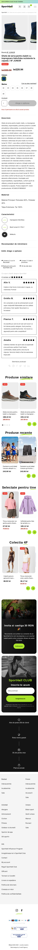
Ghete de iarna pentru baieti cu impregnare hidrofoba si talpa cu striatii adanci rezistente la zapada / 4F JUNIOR (28, 413)
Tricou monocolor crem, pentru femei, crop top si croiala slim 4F (26, 577)
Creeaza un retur (8, 889)
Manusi (28, 818)
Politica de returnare (9, 885)
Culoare (4, 75)
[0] (28, 6)
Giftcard (4, 871)
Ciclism (4, 818)
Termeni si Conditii (8, 876)
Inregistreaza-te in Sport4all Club (14, 853)
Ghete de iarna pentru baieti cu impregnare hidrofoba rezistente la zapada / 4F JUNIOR (10, 413)
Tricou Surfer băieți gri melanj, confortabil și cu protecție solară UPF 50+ (27, 467)
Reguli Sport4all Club (9, 867)
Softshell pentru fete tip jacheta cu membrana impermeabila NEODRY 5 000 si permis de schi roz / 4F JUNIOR (27, 522)
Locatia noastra (23, 945)
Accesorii (29, 793)
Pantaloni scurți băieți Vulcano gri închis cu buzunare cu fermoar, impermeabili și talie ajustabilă (10, 467)
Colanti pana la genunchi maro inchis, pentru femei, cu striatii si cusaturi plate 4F (10, 577)
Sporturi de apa (7, 832)
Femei (28, 779)
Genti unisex (30, 814)
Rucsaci (28, 823)
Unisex (28, 805)
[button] (29, 424)
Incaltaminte (6, 788)
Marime (4, 84)
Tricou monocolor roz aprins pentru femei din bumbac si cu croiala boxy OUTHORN (10, 522)
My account (6, 862)
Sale (3, 793)
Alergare (5, 809)
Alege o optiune (22, 103)
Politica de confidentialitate (11, 894)
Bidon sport (30, 809)
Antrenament (6, 814)
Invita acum (19, 646)
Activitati (5, 805)
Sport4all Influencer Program (12, 848)
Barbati (4, 779)
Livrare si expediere (9, 880)
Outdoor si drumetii (8, 827)
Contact (4, 858)
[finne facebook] (21, 910)
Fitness (4, 823)
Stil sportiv (5, 836)
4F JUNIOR (10, 52)
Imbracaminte (6, 784)
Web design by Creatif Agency (19, 947)
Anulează (4, 98)
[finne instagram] (17, 910)
